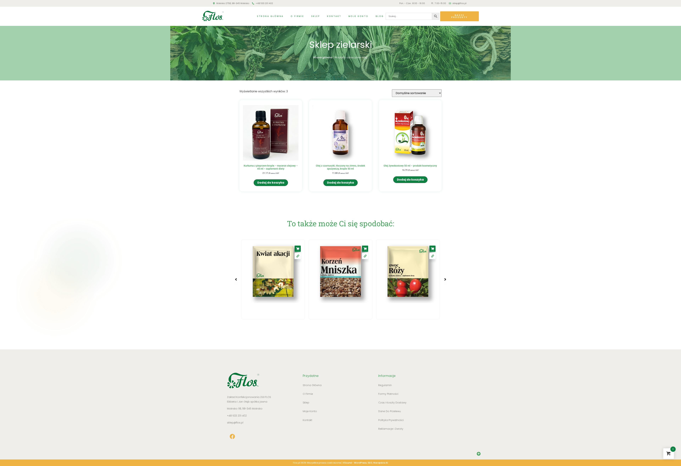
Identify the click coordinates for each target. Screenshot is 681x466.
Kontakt (334, 16)
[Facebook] (232, 436)
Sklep (315, 16)
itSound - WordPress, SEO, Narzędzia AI (365, 462)
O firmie (297, 16)
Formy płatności (388, 394)
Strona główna (270, 16)
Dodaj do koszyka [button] (270, 183)
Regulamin (385, 385)
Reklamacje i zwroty (390, 429)
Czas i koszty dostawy (392, 402)
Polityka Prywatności (391, 420)
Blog (380, 16)
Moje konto (358, 16)
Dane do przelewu (389, 411)
